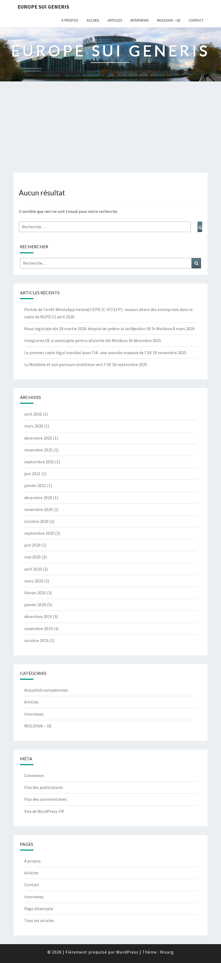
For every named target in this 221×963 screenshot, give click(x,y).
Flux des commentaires (45, 799)
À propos (69, 20)
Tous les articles (39, 920)
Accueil (93, 20)
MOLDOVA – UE (169, 20)
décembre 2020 (38, 497)
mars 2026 (33, 426)
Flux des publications (43, 787)
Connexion (34, 775)
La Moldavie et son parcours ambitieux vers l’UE (67, 364)
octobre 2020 (36, 521)
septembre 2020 (39, 533)
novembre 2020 (38, 509)
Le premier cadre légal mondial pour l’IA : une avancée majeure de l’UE (88, 352)
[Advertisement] (110, 132)
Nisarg (167, 952)
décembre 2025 (38, 438)
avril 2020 (33, 569)
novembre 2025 (38, 450)
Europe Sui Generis (43, 6)
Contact (196, 20)
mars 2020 (33, 581)
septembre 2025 (39, 461)
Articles (115, 20)
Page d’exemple (38, 908)
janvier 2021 (35, 485)
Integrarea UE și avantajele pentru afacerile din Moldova (75, 340)
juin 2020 (32, 545)
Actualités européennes (46, 690)
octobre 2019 (36, 640)
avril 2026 (33, 414)
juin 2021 (32, 473)
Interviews (139, 20)
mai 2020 (32, 557)
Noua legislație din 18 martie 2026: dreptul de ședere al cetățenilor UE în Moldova (98, 328)
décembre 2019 (38, 616)
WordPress (127, 952)
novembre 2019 (38, 628)
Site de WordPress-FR (44, 811)
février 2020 (35, 592)
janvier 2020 (35, 604)
